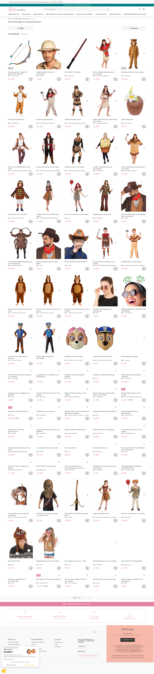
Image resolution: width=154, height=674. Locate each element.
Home (10, 18)
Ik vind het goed (30, 665)
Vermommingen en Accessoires (21, 18)
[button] (140, 9)
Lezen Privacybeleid (8, 659)
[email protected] (44, 2)
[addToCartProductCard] (31, 79)
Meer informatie (57, 2)
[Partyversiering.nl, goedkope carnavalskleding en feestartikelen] (17, 8)
